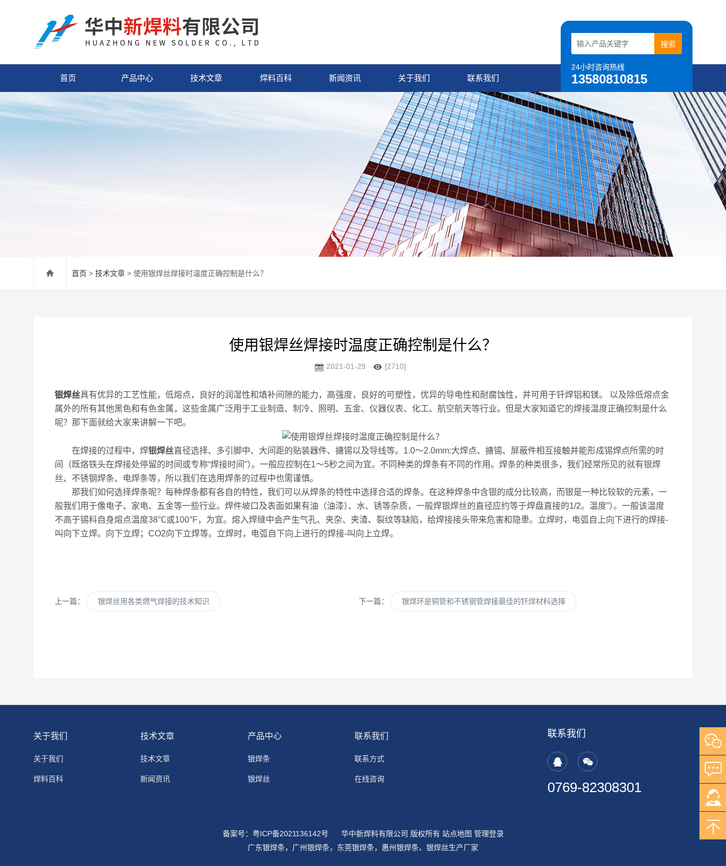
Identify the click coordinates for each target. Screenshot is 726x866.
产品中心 (137, 77)
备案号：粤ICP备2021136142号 (275, 833)
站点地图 (457, 833)
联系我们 (483, 77)
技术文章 (206, 77)
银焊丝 (67, 394)
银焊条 (259, 758)
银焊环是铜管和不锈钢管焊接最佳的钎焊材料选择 (483, 601)
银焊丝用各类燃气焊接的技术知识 (153, 601)
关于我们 (414, 77)
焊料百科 (276, 77)
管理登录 (489, 833)
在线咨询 (369, 779)
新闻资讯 (345, 77)
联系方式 (369, 758)
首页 (68, 77)
